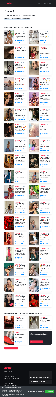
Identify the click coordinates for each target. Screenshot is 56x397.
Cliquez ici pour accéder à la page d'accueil (17, 18)
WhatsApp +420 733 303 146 (41, 377)
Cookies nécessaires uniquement (35, 391)
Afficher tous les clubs (11, 348)
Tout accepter (49, 391)
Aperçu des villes (8, 383)
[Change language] (39, 3)
